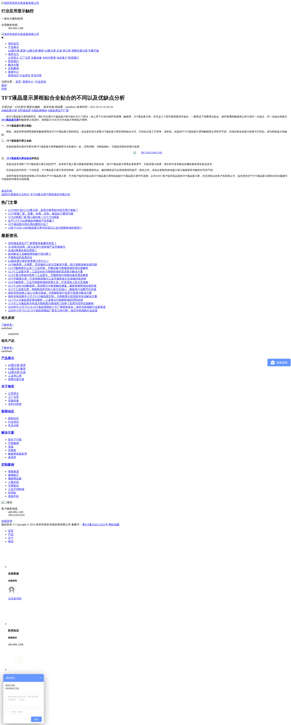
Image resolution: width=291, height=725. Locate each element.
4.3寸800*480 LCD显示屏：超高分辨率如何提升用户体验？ (43, 210)
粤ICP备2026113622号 (95, 524)
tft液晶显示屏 (9, 110)
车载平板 (93, 50)
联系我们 (73, 57)
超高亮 (12, 457)
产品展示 (13, 47)
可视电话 (13, 485)
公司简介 (13, 57)
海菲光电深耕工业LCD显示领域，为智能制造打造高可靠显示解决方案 (50, 292)
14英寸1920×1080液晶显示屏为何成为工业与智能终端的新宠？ (45, 227)
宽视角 (12, 450)
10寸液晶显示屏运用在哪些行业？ (28, 224)
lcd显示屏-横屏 (35, 50)
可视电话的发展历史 (20, 257)
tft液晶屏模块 (39, 110)
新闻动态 (13, 75)
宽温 (10, 446)
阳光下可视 (15, 439)
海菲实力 (13, 54)
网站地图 (114, 524)
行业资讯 (25, 75)
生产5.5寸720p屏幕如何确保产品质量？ (31, 220)
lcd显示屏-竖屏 (17, 50)
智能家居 (13, 471)
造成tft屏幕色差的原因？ (22, 250)
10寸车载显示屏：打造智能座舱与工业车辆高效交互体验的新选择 (47, 278)
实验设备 (36, 57)
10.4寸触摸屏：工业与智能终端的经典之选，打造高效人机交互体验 (48, 282)
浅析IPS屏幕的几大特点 (15, 194)
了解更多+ (7, 324)
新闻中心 (13, 71)
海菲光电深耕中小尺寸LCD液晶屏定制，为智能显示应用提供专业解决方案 (52, 296)
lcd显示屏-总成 (53, 50)
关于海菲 (7, 386)
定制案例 (13, 68)
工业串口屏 (15, 375)
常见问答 (36, 75)
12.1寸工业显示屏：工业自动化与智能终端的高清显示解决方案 (45, 271)
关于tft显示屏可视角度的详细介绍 (50, 194)
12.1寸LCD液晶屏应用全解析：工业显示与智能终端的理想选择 (45, 299)
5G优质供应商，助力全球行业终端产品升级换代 (36, 246)
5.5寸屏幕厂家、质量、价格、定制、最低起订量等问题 (40, 213)
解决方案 (13, 64)
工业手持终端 (16, 489)
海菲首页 (13, 43)
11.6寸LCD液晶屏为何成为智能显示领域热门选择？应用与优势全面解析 (51, 303)
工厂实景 (25, 57)
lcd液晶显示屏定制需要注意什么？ (28, 261)
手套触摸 (13, 443)
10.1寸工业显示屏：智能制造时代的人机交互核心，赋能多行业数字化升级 (52, 289)
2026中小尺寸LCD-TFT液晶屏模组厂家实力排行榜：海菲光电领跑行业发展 (53, 310)
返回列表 (6, 190)
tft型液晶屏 (24, 110)
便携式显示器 (79, 50)
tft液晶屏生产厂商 (58, 110)
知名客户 (62, 57)
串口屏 (67, 50)
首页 (18, 81)
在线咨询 (6, 521)
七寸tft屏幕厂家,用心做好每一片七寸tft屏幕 (33, 217)
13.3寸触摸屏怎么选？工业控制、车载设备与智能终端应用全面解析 (48, 268)
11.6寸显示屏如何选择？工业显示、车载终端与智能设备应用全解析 (48, 275)
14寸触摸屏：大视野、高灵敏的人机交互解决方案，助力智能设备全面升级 (52, 264)
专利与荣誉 (49, 57)
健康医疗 (13, 475)
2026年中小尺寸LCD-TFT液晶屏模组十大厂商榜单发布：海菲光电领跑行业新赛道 (57, 307)
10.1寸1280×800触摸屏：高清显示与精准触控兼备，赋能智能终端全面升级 (52, 285)
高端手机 (13, 496)
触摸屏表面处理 (17, 453)
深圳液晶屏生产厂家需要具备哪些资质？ (32, 243)
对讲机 (12, 492)
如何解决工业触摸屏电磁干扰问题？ (29, 253)
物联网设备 (15, 478)
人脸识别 (13, 482)
